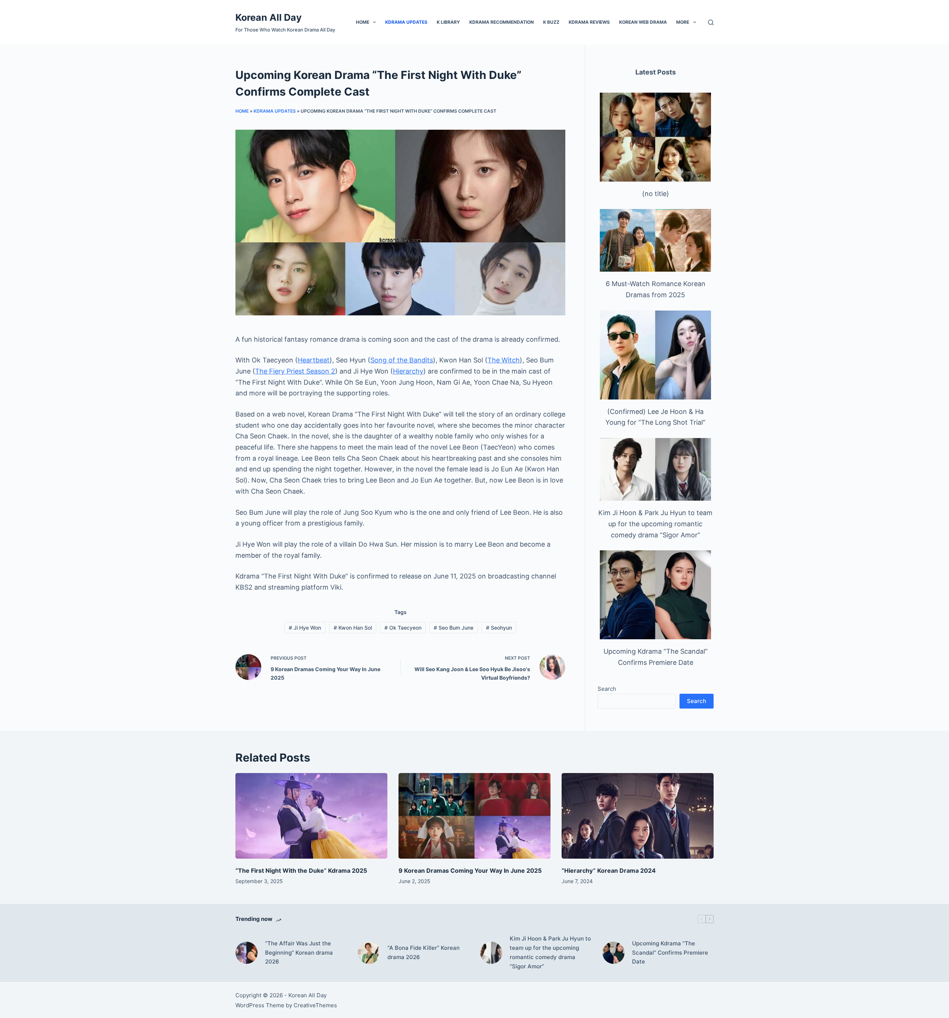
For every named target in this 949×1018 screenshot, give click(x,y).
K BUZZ (551, 22)
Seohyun (499, 627)
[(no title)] (655, 137)
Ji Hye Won (305, 627)
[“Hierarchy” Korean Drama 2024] (638, 816)
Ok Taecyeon (402, 627)
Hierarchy (408, 371)
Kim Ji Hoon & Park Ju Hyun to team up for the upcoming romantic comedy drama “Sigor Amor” (655, 523)
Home (362, 22)
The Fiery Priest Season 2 (295, 371)
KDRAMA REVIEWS (589, 22)
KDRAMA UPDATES (406, 22)
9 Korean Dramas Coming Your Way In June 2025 (470, 870)
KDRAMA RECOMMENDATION (501, 22)
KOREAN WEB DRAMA (643, 22)
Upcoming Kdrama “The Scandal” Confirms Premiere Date (670, 952)
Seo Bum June (453, 627)
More (682, 22)
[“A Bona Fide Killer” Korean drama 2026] (369, 953)
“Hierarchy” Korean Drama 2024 (609, 870)
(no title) (655, 194)
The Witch (503, 360)
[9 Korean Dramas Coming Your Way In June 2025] (474, 816)
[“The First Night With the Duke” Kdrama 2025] (311, 816)
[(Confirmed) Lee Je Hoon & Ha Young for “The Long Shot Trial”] (655, 355)
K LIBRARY (448, 22)
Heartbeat (314, 360)
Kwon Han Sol (353, 627)
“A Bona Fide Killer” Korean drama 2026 (423, 952)
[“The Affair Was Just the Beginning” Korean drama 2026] (246, 953)
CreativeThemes (315, 1005)
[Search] (711, 22)
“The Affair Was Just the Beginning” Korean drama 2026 (299, 952)
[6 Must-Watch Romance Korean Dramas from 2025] (655, 240)
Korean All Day (268, 17)
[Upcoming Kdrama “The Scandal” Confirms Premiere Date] (655, 594)
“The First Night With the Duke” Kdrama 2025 (301, 870)
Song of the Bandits (401, 360)
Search (607, 688)
